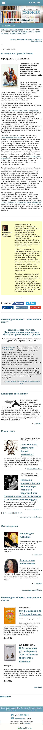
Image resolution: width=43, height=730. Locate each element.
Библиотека (32, 710)
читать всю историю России (31, 517)
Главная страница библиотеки (12, 29)
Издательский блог (13, 708)
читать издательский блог (32, 590)
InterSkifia (27, 723)
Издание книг (11, 710)
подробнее (38, 423)
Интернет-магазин (35, 708)
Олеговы (13, 111)
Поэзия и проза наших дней (22, 31)
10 (21, 513)
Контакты (24, 708)
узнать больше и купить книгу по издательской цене (22, 382)
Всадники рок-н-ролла (18, 33)
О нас (3, 708)
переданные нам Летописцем (11, 137)
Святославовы (22, 111)
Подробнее (38, 555)
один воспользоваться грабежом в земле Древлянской (21, 202)
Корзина (32, 3)
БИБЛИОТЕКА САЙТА (8, 26)
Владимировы (34, 111)
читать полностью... (34, 468)
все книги (38, 687)
